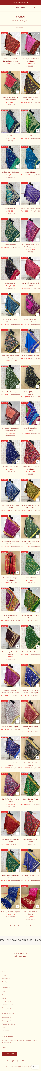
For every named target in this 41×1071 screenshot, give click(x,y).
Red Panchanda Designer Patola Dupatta (30, 468)
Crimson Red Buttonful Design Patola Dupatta (10, 60)
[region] (20, 954)
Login (4, 992)
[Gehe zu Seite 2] (31, 926)
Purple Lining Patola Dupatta (30, 208)
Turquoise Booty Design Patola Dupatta (10, 320)
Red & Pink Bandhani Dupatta (30, 913)
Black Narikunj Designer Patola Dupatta (31, 98)
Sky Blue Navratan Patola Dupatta (10, 506)
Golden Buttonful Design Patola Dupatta (30, 506)
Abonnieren (9, 1054)
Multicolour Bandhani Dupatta (30, 429)
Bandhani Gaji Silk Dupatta (10, 172)
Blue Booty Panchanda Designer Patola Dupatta (31, 691)
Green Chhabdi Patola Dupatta (30, 800)
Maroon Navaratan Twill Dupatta (30, 840)
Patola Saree (6, 979)
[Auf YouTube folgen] (23, 1061)
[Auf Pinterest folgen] (18, 1061)
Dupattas (5, 982)
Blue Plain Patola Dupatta (30, 356)
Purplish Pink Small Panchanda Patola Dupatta (10, 691)
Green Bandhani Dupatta (10, 392)
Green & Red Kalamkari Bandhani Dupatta (10, 98)
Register (4, 995)
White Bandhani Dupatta (10, 727)
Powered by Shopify (29, 1066)
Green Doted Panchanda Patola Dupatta (30, 542)
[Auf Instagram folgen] (13, 1061)
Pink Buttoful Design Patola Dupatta (30, 284)
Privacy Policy (6, 1018)
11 (26, 926)
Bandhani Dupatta (10, 136)
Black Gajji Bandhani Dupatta (30, 393)
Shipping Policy (7, 1021)
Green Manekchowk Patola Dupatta (10, 876)
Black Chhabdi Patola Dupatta (30, 764)
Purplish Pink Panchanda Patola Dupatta (10, 542)
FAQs (3, 1027)
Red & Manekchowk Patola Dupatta (10, 840)
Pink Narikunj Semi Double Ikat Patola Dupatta (30, 246)
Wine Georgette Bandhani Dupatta (10, 653)
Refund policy (6, 1008)
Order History (6, 1001)
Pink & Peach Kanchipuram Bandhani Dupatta (10, 429)
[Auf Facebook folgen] (3, 1061)
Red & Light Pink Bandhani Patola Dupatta (30, 60)
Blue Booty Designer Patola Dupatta (30, 876)
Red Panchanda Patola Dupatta (30, 728)
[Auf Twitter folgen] (8, 1061)
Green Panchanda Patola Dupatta (30, 616)
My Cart (4, 998)
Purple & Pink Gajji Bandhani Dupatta (30, 320)
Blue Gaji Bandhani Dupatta (10, 912)
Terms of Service (7, 1005)
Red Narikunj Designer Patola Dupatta (10, 579)
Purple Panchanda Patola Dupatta (10, 800)
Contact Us (5, 1031)
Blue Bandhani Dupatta (10, 467)
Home (4, 975)
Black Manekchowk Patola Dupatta (10, 357)
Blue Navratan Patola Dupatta (10, 764)
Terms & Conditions (8, 1024)
